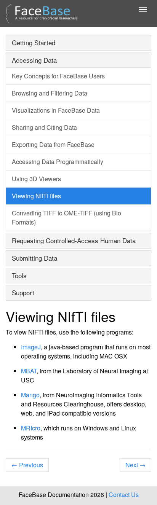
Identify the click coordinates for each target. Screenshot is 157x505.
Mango (30, 394)
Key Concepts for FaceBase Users (58, 76)
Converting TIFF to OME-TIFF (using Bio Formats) (66, 217)
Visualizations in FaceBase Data (56, 110)
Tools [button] (19, 275)
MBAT (29, 370)
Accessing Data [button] (34, 60)
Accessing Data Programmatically (57, 161)
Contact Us (124, 494)
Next (135, 464)
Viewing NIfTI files (36, 195)
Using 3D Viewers (36, 178)
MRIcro (30, 428)
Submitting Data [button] (34, 258)
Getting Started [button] (33, 42)
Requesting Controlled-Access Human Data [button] (74, 240)
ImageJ (31, 347)
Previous (27, 464)
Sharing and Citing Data (44, 127)
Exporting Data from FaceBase (53, 144)
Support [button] (23, 292)
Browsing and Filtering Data (49, 93)
